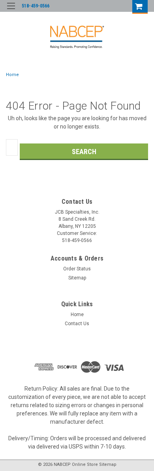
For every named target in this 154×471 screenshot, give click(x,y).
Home (12, 74)
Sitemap (77, 278)
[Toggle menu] (11, 11)
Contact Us (77, 323)
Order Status (77, 269)
